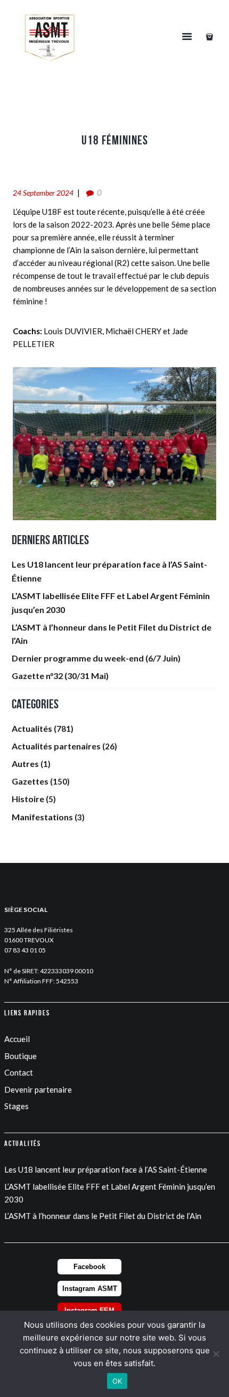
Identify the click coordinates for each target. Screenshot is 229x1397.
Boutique (20, 1056)
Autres (25, 763)
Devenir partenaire (38, 1089)
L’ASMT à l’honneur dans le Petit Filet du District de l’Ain (102, 1216)
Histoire (28, 799)
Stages (16, 1106)
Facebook (89, 1267)
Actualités (32, 728)
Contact (18, 1072)
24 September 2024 (43, 192)
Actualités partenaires (56, 746)
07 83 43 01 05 (25, 950)
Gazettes (30, 781)
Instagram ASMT (89, 1289)
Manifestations (42, 817)
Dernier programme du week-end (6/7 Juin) (96, 658)
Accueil (17, 1039)
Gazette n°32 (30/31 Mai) (60, 676)
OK (117, 1381)
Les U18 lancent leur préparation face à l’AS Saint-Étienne (105, 1169)
